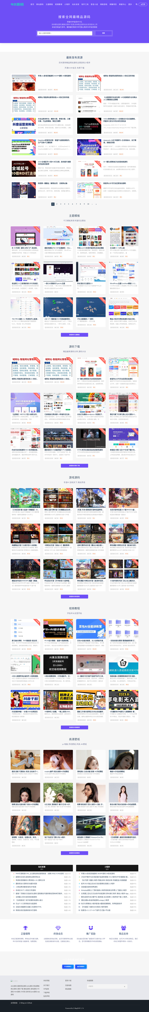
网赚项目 (113, 4)
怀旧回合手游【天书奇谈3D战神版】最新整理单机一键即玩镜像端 (68, 581)
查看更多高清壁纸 (74, 853)
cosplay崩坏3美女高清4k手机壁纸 (57, 771)
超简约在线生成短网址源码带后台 (28, 877)
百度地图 (68, 985)
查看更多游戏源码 (74, 596)
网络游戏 (103, 4)
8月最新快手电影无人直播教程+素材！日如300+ (127, 712)
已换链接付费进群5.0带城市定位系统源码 (59, 414)
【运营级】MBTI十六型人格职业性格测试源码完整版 (31, 414)
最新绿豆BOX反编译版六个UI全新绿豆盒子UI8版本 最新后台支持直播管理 (71, 450)
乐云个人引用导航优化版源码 (26, 903)
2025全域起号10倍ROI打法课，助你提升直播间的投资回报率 (54, 163)
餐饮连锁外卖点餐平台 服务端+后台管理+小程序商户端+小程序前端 (105, 897)
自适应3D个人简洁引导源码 (26, 890)
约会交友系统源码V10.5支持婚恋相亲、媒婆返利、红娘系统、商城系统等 (38, 450)
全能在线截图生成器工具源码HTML (29, 907)
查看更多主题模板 (74, 334)
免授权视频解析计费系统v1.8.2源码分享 (30, 880)
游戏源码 (74, 477)
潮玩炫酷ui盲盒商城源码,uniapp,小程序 (95, 900)
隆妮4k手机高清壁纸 (117, 771)
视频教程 (58, 4)
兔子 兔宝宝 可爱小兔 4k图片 (55, 837)
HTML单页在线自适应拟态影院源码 (90, 450)
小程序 (67, 4)
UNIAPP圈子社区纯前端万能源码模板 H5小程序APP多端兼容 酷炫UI (106, 877)
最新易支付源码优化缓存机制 (26, 884)
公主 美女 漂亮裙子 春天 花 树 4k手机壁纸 (60, 804)
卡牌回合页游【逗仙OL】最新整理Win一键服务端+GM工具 (66, 545)
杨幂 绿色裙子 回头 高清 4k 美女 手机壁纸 (92, 804)
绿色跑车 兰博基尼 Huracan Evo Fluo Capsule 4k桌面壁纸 (97, 837)
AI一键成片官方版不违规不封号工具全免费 (92, 676)
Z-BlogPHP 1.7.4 (78, 1008)
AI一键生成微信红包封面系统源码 (115, 162)
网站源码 (40, 4)
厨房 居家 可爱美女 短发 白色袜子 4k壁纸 (26, 771)
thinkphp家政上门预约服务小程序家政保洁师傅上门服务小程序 (104, 890)
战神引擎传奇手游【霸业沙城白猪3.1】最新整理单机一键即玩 (99, 545)
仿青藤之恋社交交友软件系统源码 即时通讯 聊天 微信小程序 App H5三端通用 (109, 893)
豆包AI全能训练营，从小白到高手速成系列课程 (94, 641)
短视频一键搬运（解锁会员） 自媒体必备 (52, 183)
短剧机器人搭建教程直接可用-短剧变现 (124, 676)
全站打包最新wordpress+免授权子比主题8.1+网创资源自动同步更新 (101, 414)
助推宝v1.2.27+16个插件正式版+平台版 (95, 910)
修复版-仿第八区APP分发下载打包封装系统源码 (127, 450)
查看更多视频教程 (74, 727)
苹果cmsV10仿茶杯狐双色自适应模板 (90, 248)
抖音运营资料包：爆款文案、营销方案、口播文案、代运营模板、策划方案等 (54, 120)
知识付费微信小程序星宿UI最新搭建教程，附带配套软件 (101, 903)
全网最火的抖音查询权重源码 (26, 897)
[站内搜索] (136, 4)
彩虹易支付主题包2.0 (84, 283)
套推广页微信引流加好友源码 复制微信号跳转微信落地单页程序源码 (40, 893)
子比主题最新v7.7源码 (85, 319)
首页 (32, 4)
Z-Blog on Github (25, 1003)
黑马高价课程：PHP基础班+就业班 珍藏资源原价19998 (32, 641)
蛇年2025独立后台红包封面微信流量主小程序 (98, 884)
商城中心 (122, 4)
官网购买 (81, 966)
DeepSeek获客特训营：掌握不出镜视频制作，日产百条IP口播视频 (54, 141)
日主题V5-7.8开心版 (117, 248)
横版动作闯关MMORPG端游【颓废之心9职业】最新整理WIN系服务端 (37, 581)
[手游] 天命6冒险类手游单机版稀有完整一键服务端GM (96, 510)
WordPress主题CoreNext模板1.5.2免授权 (125, 283)
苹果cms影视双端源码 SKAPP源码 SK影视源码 (54, 76)
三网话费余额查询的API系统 (26, 887)
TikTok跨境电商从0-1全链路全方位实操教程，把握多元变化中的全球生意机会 (119, 120)
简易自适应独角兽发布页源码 (26, 910)
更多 (130, 4)
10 (88, 204)
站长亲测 (75, 4)
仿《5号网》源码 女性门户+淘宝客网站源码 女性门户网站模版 (34, 248)
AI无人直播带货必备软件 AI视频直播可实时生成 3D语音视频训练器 (36, 676)
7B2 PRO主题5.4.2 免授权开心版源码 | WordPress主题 (31, 319)
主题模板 (49, 4)
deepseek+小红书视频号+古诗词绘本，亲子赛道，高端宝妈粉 (119, 141)
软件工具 (85, 4)
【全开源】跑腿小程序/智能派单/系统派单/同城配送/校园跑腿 (104, 880)
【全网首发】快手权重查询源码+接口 (29, 900)
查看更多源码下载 (74, 465)
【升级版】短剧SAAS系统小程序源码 (94, 907)
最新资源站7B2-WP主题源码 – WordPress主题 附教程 (64, 248)
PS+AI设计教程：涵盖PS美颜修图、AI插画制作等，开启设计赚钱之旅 (69, 641)
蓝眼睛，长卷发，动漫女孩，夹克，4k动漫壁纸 (29, 837)
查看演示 (68, 966)
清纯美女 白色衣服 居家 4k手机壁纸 (90, 771)
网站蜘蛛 (68, 989)
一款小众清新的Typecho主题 (55, 283)
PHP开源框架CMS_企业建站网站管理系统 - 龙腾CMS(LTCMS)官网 (40, 873)
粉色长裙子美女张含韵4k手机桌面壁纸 (124, 804)
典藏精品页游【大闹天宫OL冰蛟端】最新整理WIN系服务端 (33, 545)
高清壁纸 (74, 739)
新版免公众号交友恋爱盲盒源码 (114, 183)
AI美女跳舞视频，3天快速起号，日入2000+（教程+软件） (66, 676)
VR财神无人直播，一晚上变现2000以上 (59, 712)
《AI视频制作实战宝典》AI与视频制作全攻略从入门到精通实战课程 (120, 99)
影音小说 (94, 4)
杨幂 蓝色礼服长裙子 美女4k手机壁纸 (25, 804)
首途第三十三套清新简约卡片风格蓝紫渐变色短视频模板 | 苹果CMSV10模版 (39, 283)
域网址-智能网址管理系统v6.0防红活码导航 (119, 76)
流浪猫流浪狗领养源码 (89, 887)
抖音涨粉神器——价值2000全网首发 (25, 712)
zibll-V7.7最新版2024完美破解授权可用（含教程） (63, 319)
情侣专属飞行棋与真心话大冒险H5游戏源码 (125, 414)
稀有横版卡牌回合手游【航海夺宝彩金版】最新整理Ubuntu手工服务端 (102, 581)
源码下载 (74, 346)
